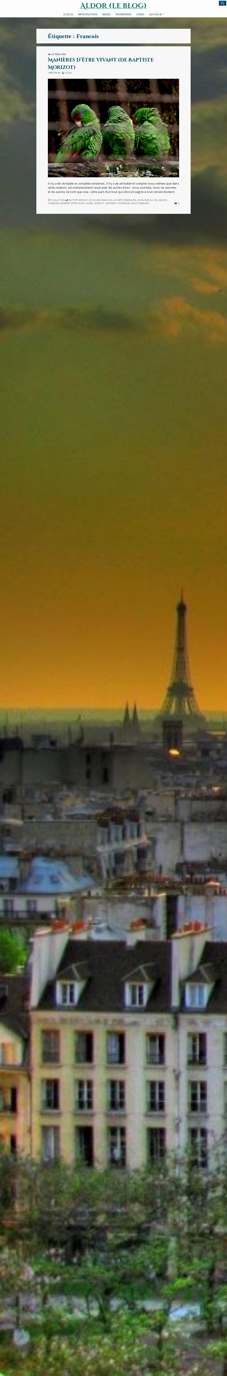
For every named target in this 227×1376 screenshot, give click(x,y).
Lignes (140, 14)
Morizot (99, 203)
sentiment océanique (118, 203)
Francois (106, 200)
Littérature (58, 54)
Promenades (124, 14)
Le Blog (68, 14)
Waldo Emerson (140, 203)
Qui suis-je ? (156, 14)
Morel (89, 203)
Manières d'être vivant (72, 203)
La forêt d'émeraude (124, 200)
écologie (95, 200)
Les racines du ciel (147, 200)
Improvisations (88, 14)
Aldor (68, 72)
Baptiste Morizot (79, 200)
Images (106, 14)
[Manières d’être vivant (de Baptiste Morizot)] (113, 128)
